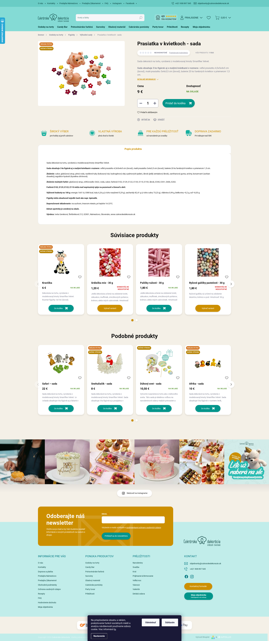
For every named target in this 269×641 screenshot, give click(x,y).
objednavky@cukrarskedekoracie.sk (205, 563)
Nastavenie (99, 636)
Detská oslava (139, 594)
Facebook (130, 3)
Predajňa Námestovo (68, 3)
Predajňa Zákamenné (91, 3)
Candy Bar (89, 567)
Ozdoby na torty (92, 563)
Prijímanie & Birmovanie (143, 576)
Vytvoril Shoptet (202, 637)
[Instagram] (192, 576)
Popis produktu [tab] (133, 148)
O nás (40, 3)
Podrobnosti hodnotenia (178, 53)
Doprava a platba (45, 571)
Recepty (41, 594)
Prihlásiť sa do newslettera (116, 536)
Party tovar (90, 589)
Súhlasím (170, 622)
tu (115, 629)
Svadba (136, 567)
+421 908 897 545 (198, 569)
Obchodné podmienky (47, 585)
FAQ (106, 3)
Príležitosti (89, 594)
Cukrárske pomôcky (94, 585)
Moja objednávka (45, 607)
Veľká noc (137, 580)
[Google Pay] (183, 625)
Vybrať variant (110, 308)
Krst (134, 571)
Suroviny (89, 576)
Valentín (136, 589)
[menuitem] (46, 27)
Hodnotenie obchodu (47, 602)
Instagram (117, 3)
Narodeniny (138, 563)
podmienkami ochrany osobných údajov (144, 527)
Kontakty (51, 3)
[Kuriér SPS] (85, 625)
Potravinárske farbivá (94, 571)
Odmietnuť (150, 622)
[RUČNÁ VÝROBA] (159, 363)
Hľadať (141, 18)
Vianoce (136, 585)
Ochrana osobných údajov (49, 589)
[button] (132, 320)
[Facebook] (186, 576)
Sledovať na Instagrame (137, 493)
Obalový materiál (92, 580)
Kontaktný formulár (198, 586)
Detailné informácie (146, 79)
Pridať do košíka (175, 103)
